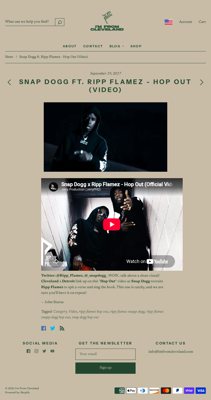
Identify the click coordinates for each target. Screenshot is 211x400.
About (70, 46)
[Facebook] (43, 328)
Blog (116, 46)
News (9, 57)
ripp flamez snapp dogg (127, 312)
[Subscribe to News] (62, 328)
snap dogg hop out (85, 317)
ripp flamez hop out (93, 312)
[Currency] (169, 22)
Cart (202, 22)
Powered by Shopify (17, 393)
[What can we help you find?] (34, 22)
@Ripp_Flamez (69, 276)
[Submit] (59, 22)
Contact (93, 46)
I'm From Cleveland (27, 388)
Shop (136, 46)
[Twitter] (52, 328)
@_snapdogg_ (96, 276)
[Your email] (105, 354)
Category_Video (65, 312)
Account (185, 22)
